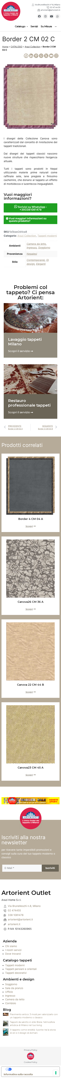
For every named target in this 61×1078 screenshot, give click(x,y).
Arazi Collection (32, 46)
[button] (30, 219)
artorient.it (14, 924)
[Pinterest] (36, 56)
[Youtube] (51, 16)
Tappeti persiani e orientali (21, 969)
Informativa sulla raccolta (18, 1074)
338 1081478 (15, 915)
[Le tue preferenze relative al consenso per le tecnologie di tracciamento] (56, 1073)
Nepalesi (32, 253)
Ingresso (32, 247)
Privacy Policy (30, 1050)
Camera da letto (36, 243)
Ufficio (9, 991)
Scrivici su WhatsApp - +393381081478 (32, 208)
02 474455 (14, 910)
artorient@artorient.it (20, 919)
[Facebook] (39, 16)
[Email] (51, 56)
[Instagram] (45, 16)
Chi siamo (11, 946)
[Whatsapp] (57, 16)
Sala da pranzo (14, 988)
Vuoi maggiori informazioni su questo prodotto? (27, 219)
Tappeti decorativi (16, 972)
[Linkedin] (31, 56)
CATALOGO (16, 46)
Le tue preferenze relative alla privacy (33, 1069)
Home (5, 46)
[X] (46, 56)
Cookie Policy (30, 1062)
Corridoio (10, 1003)
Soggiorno (44, 247)
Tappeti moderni (47, 235)
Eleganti (41, 263)
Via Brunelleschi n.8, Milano (24, 906)
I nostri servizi (13, 950)
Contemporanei (36, 260)
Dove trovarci (13, 953)
